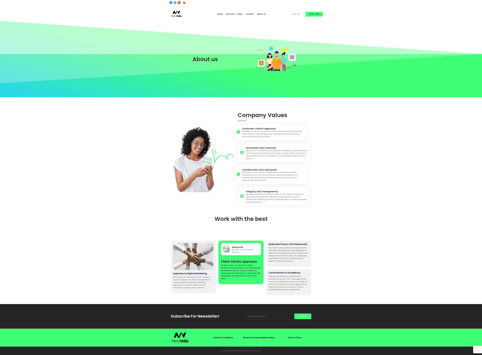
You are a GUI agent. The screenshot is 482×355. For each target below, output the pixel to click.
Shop (239, 14)
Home (220, 14)
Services (230, 14)
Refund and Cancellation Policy (259, 337)
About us (261, 14)
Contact (250, 14)
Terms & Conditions (223, 337)
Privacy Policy (295, 337)
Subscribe (303, 316)
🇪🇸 (184, 3)
